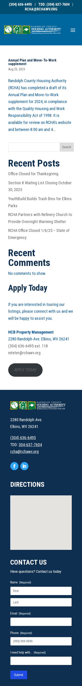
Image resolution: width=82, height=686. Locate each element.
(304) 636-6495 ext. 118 (28, 346)
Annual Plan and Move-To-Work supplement (32, 62)
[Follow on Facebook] (14, 466)
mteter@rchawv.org (24, 352)
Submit (18, 675)
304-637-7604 (30, 444)
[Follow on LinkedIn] (24, 466)
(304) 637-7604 (57, 4)
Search (66, 147)
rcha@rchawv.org (41, 9)
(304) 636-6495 (20, 4)
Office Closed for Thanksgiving (33, 173)
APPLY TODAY (25, 369)
